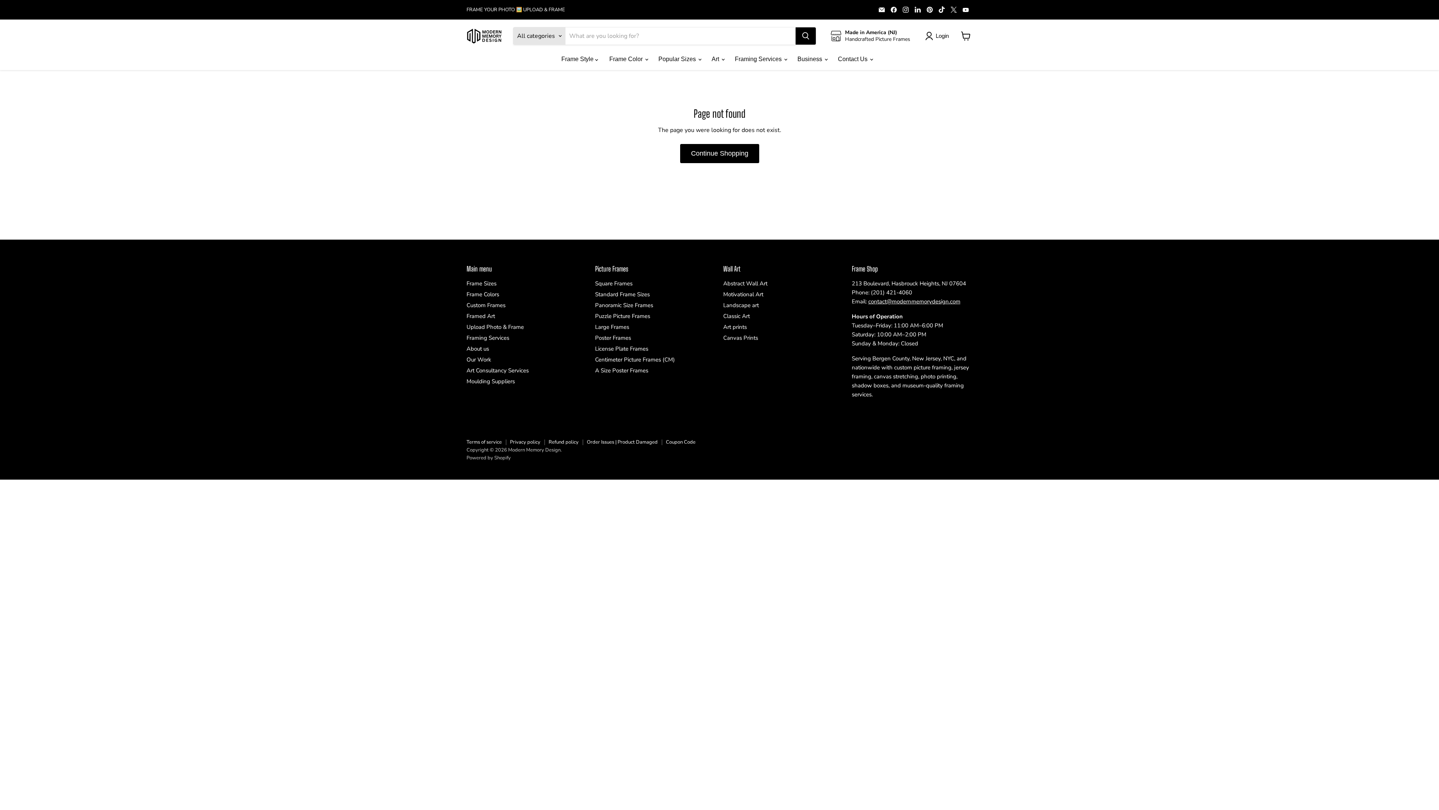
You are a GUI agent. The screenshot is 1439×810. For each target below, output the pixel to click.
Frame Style (578, 59)
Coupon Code (681, 442)
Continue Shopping (719, 153)
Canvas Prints (740, 338)
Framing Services (759, 59)
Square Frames (614, 283)
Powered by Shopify (489, 457)
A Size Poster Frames (621, 370)
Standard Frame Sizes (622, 294)
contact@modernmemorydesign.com (914, 301)
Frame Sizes (482, 283)
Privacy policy (525, 442)
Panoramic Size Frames (624, 305)
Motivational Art (743, 294)
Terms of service (484, 442)
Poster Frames (613, 338)
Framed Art (481, 316)
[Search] (806, 36)
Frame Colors (483, 294)
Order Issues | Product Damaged (622, 442)
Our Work (479, 359)
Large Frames (612, 327)
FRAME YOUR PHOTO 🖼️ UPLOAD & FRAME (516, 10)
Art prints (735, 327)
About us (478, 348)
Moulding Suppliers (491, 381)
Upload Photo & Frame (495, 327)
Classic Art (736, 316)
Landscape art (741, 305)
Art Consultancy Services (498, 370)
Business (810, 59)
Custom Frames (486, 305)
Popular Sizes (677, 59)
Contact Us (853, 59)
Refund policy (564, 442)
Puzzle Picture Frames (622, 316)
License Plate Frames (621, 348)
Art (716, 59)
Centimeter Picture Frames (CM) (635, 359)
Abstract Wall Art (745, 283)
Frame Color (626, 59)
